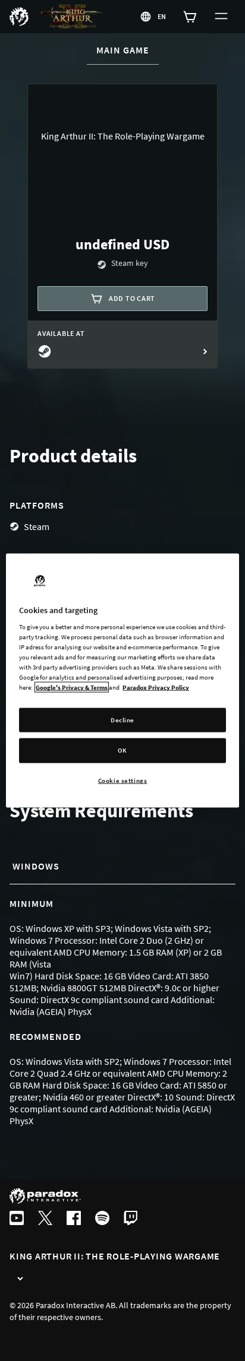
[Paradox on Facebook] (73, 1219)
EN (162, 16)
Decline (122, 719)
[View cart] (190, 16)
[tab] (48, 867)
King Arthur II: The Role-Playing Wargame (115, 1256)
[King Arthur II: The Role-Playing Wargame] (20, 1279)
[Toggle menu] (221, 16)
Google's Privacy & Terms (72, 687)
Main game (127, 50)
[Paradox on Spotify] (102, 1219)
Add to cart (132, 298)
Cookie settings (122, 780)
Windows (35, 866)
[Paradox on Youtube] (16, 1219)
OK (122, 750)
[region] (122, 680)
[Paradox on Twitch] (131, 1219)
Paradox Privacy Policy (155, 687)
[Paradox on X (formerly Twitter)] (45, 1219)
